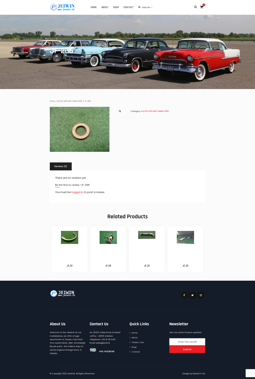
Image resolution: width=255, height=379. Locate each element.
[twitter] (192, 295)
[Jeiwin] (63, 7)
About (105, 7)
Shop (116, 7)
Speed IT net (199, 373)
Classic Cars (138, 342)
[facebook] (184, 295)
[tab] (61, 166)
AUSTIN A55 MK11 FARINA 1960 (69, 101)
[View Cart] (201, 6)
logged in (77, 192)
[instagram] (201, 295)
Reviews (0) (60, 166)
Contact (129, 7)
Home (94, 7)
